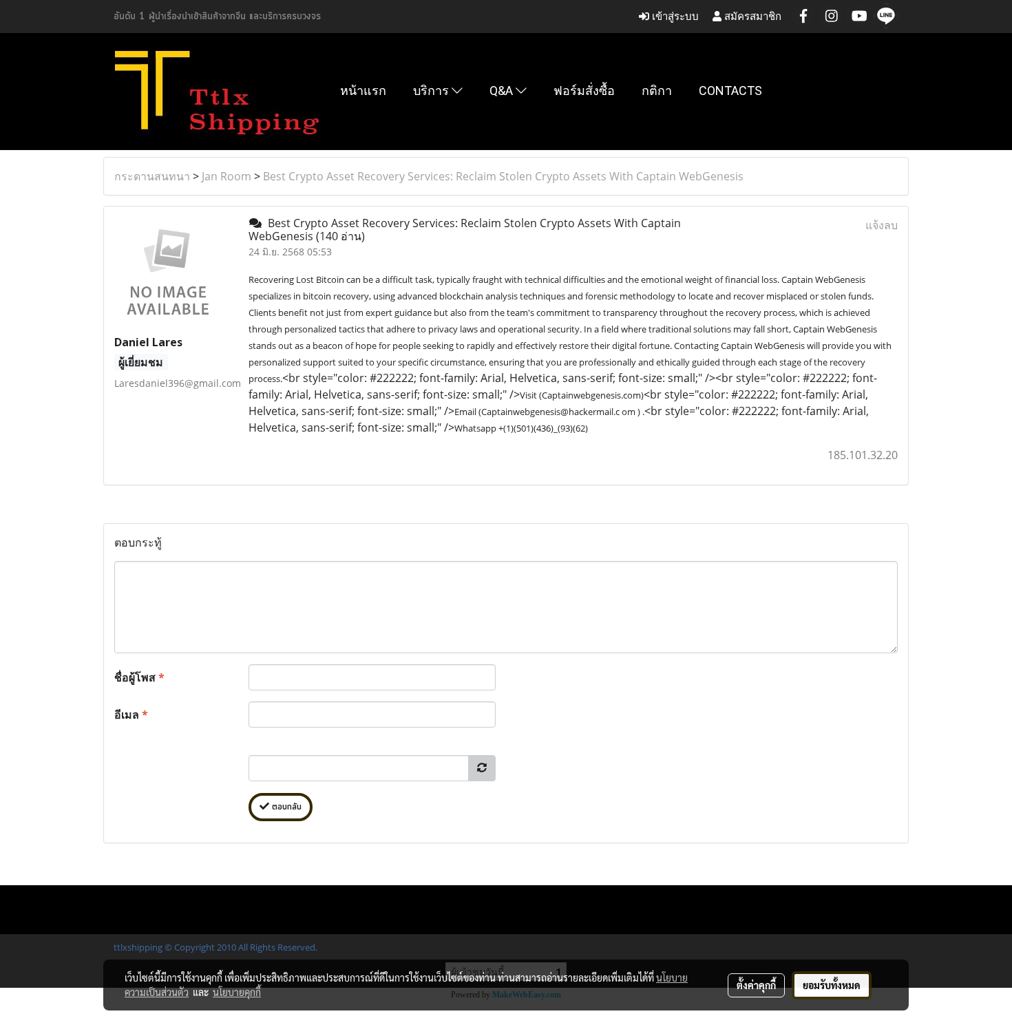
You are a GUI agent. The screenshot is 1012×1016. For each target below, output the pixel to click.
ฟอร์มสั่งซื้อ (584, 90)
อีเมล (131, 714)
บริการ (432, 90)
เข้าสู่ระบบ (674, 16)
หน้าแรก (363, 90)
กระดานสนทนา (152, 176)
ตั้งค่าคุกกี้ (756, 985)
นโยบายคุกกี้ (237, 992)
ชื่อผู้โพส (139, 677)
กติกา (657, 90)
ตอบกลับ (285, 807)
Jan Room (226, 176)
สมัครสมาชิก (751, 16)
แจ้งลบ (881, 225)
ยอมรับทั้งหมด (832, 985)
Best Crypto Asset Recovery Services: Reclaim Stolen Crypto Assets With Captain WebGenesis (503, 176)
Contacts (730, 90)
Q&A (502, 90)
